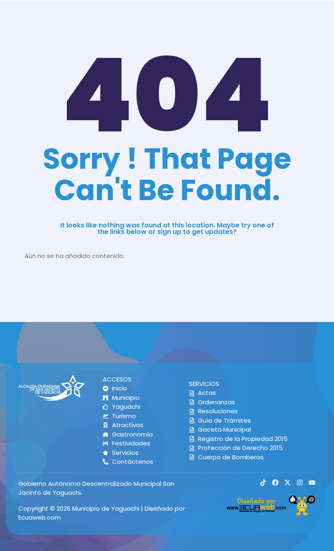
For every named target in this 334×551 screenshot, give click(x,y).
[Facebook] (275, 482)
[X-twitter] (287, 482)
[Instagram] (300, 482)
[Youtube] (312, 482)
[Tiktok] (263, 482)
